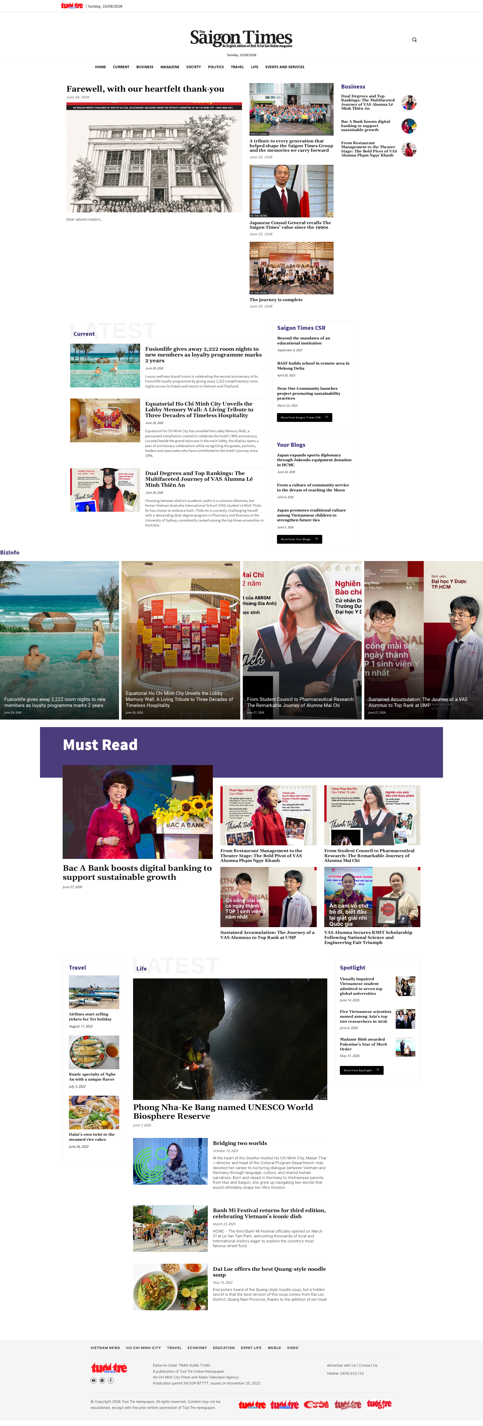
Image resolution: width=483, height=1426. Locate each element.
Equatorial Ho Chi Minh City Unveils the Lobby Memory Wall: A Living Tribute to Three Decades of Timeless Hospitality (199, 410)
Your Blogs (291, 445)
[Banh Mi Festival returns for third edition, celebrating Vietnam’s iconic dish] (170, 1228)
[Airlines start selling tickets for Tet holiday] (94, 992)
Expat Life (251, 1348)
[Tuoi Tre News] (109, 1367)
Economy (197, 1348)
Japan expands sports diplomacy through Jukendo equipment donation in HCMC (314, 460)
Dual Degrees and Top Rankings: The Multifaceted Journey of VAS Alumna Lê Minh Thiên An (368, 102)
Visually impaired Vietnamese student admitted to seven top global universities (361, 986)
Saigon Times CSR (301, 328)
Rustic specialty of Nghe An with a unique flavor (92, 1077)
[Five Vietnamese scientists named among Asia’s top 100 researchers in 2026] (405, 1019)
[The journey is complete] (292, 268)
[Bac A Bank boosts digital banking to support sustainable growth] (409, 126)
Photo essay (259, 133)
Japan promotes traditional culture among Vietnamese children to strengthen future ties (311, 515)
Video (293, 1348)
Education (224, 1348)
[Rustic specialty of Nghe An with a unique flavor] (94, 1052)
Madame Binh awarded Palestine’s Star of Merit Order (363, 1044)
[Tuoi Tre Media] (284, 1404)
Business (353, 86)
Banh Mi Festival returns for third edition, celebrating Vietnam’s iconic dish (269, 1213)
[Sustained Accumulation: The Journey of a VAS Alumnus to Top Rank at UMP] (268, 897)
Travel (77, 967)
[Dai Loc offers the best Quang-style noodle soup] (170, 1287)
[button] (414, 39)
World (274, 1348)
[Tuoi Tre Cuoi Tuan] (348, 1405)
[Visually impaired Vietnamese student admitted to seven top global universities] (405, 986)
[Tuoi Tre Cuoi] (316, 1404)
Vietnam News (105, 1348)
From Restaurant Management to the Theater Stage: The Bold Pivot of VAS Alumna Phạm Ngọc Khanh (369, 149)
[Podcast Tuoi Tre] (379, 1404)
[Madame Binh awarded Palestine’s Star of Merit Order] (405, 1047)
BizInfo (9, 552)
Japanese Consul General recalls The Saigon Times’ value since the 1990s (290, 225)
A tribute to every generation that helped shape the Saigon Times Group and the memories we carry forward (291, 146)
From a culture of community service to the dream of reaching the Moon (313, 488)
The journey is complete (276, 300)
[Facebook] (111, 1380)
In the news (259, 215)
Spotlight (353, 967)
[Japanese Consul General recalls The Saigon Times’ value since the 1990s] (292, 191)
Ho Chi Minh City (143, 1348)
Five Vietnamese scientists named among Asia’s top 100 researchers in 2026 (365, 1016)
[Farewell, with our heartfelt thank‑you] (154, 157)
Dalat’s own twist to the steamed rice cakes (92, 1137)
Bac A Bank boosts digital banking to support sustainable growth (365, 126)
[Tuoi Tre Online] (252, 1405)
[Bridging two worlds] (170, 1161)
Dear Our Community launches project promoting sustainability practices (308, 393)
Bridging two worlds (240, 1143)
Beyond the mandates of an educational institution (303, 341)
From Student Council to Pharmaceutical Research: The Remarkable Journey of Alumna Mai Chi (301, 702)
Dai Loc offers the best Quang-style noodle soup (269, 1272)
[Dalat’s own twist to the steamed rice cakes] (94, 1112)
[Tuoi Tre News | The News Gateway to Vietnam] (71, 5)
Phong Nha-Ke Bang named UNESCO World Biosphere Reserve (223, 1112)
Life (141, 968)
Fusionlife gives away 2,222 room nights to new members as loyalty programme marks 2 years (203, 355)
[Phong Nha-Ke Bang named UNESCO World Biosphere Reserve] (230, 1039)
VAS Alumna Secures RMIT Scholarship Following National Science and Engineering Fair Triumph (368, 937)
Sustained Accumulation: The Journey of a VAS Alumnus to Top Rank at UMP (418, 702)
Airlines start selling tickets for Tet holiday (90, 1017)
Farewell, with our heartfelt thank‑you (145, 89)
